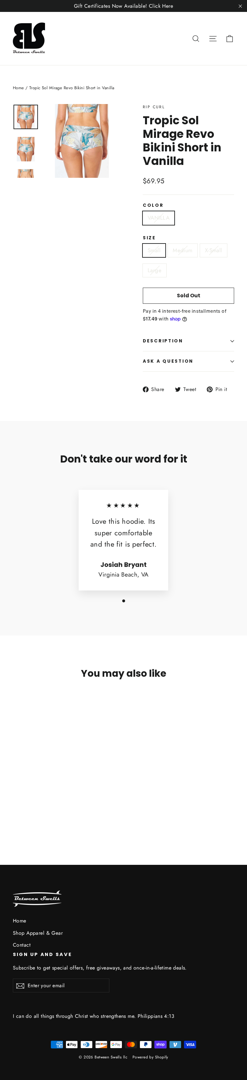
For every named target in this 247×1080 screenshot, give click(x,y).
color (153, 205)
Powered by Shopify (150, 1057)
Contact (22, 945)
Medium (183, 250)
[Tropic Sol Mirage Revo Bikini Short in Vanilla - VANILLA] (17, 807)
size (149, 238)
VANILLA (158, 218)
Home (18, 88)
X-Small (213, 250)
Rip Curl (154, 107)
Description (163, 341)
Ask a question (168, 361)
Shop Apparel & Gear (38, 933)
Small (154, 250)
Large (154, 270)
